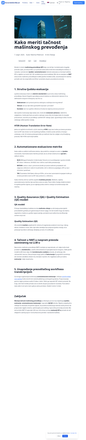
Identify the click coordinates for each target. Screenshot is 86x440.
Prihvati (65, 436)
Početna (25, 3)
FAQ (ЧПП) (43, 3)
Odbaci (59, 436)
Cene (37, 3)
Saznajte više (73, 433)
